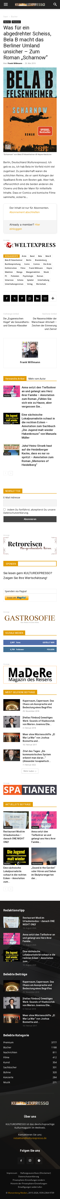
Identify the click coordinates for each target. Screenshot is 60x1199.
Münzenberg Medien (17, 1192)
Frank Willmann (15, 63)
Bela (40, 256)
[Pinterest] (22, 298)
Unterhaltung (43, 280)
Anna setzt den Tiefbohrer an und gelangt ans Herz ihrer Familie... (39, 938)
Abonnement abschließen (25, 212)
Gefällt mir (48, 642)
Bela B (48, 256)
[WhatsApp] (29, 298)
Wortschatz (41, 284)
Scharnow (9, 280)
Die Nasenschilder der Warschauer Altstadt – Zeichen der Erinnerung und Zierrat (44, 324)
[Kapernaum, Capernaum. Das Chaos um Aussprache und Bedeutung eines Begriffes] (11, 705)
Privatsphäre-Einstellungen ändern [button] (29, 1180)
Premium (16, 22)
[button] (5, 4)
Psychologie (28, 276)
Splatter (30, 280)
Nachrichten (37, 863)
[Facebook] (6, 298)
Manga (19, 272)
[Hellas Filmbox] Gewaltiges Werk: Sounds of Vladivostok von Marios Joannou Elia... (38, 721)
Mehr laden (29, 771)
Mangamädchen (33, 272)
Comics (36, 264)
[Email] (45, 298)
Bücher (14, 16)
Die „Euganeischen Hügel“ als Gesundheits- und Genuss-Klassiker (16, 322)
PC (6, 276)
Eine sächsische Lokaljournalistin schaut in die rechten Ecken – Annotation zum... (14, 874)
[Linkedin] (37, 298)
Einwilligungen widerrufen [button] (30, 1187)
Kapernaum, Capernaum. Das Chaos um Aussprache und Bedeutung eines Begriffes (38, 704)
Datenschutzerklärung (28, 1176)
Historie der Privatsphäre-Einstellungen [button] (28, 1183)
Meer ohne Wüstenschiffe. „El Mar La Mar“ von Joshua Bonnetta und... (39, 737)
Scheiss (20, 280)
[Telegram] (39, 1160)
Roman (40, 276)
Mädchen (9, 272)
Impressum (12, 1173)
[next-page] (11, 473)
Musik (46, 272)
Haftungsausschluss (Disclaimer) (35, 1173)
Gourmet (8, 827)
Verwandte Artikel (14, 378)
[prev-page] (5, 473)
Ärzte (24, 256)
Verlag (29, 284)
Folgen (50, 649)
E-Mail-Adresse (11, 497)
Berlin (28, 260)
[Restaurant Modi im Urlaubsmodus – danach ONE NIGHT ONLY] (16, 820)
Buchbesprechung (12, 264)
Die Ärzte (47, 264)
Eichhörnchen (11, 268)
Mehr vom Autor (37, 378)
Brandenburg (41, 260)
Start (5, 16)
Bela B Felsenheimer (13, 260)
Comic (27, 264)
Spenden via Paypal (16, 591)
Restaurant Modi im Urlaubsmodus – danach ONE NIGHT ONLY (39, 921)
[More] (52, 298)
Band (32, 256)
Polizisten (15, 276)
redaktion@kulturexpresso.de (30, 1138)
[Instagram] (30, 1160)
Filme (22, 268)
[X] (14, 298)
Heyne (49, 268)
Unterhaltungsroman (14, 284)
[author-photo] (30, 357)
